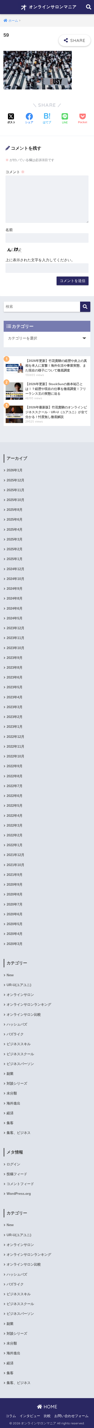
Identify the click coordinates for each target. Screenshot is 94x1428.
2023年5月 (15, 687)
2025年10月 (15, 500)
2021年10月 (15, 865)
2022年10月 (15, 756)
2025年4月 (15, 529)
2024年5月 (15, 618)
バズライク (15, 1034)
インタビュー (30, 1416)
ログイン (13, 1164)
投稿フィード (17, 1174)
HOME (49, 1407)
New (10, 975)
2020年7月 (15, 904)
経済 (10, 1113)
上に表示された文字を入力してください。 (40, 260)
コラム (11, 1416)
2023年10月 (15, 648)
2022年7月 (15, 786)
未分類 (12, 1093)
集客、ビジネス (19, 1133)
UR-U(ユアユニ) (19, 985)
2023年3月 (15, 707)
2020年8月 (15, 894)
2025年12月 (15, 480)
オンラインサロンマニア (52, 6)
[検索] (85, 307)
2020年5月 (15, 924)
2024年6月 (15, 608)
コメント (15, 172)
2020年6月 (15, 914)
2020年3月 (15, 944)
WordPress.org (19, 1194)
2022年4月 (15, 815)
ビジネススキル (19, 1044)
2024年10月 (15, 579)
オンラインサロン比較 (24, 1014)
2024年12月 (15, 569)
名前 (9, 230)
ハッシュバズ (17, 1024)
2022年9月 (15, 766)
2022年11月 (15, 746)
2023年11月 (15, 638)
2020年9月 (15, 884)
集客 (10, 1123)
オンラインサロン (20, 995)
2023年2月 (15, 717)
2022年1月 (15, 845)
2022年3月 (15, 825)
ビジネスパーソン (20, 1064)
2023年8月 (15, 667)
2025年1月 (15, 559)
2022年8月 (15, 776)
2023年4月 (15, 697)
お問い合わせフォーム (71, 1416)
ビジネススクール (20, 1054)
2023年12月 (15, 628)
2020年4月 (15, 934)
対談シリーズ (17, 1083)
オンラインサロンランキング (29, 1004)
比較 (47, 1416)
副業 (10, 1074)
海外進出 (13, 1103)
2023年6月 (15, 677)
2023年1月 (15, 726)
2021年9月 (15, 875)
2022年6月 (15, 796)
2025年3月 (15, 539)
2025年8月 (15, 510)
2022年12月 (15, 737)
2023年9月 (15, 658)
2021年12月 (15, 855)
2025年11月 (15, 490)
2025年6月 (15, 519)
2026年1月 (15, 470)
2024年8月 (15, 598)
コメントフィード (20, 1184)
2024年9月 (15, 588)
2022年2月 (15, 835)
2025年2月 (15, 549)
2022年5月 (15, 805)
